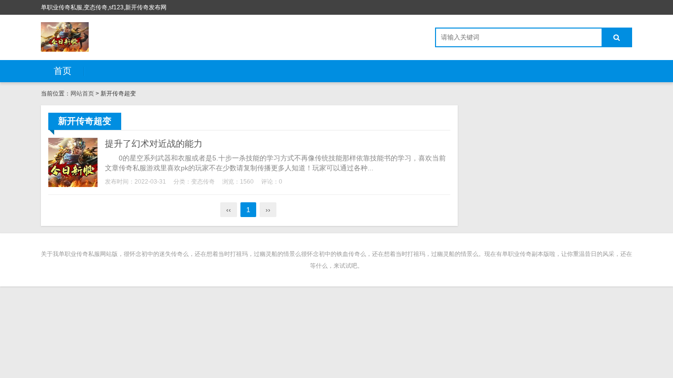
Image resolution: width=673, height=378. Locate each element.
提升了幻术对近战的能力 (153, 144)
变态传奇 (203, 181)
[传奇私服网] (65, 37)
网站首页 (82, 93)
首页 (62, 71)
